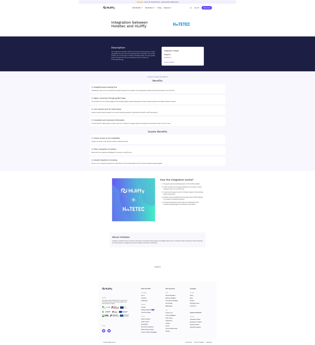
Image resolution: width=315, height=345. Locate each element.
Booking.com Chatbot (196, 322)
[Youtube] (109, 330)
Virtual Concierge (146, 312)
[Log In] (198, 7)
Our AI (142, 295)
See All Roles (168, 303)
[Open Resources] (170, 7)
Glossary (167, 331)
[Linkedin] (103, 330)
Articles (167, 323)
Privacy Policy (189, 342)
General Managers (170, 295)
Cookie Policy (209, 342)
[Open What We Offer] (141, 7)
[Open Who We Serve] (154, 7)
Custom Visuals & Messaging (149, 332)
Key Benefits (144, 324)
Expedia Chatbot (194, 324)
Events (167, 325)
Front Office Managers (171, 300)
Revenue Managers (170, 298)
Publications (168, 320)
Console (143, 307)
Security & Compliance (147, 326)
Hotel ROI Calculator (195, 327)
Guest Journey (145, 321)
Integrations (144, 300)
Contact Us (193, 306)
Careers (192, 300)
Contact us (167, 57)
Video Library (169, 318)
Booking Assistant (147, 309)
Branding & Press (194, 303)
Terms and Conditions (199, 342)
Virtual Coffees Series (171, 328)
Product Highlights (170, 315)
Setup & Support (145, 319)
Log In (195, 7)
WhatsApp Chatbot (195, 319)
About (191, 295)
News (191, 298)
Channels (143, 298)
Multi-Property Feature (147, 329)
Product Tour (169, 312)
